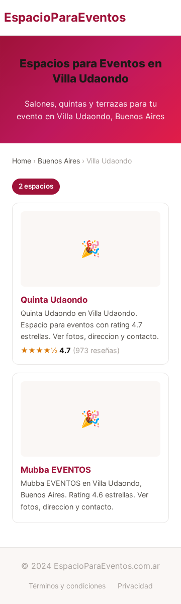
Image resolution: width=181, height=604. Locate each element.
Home (21, 160)
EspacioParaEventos (65, 17)
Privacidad (135, 585)
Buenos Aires (59, 160)
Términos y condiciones (67, 585)
